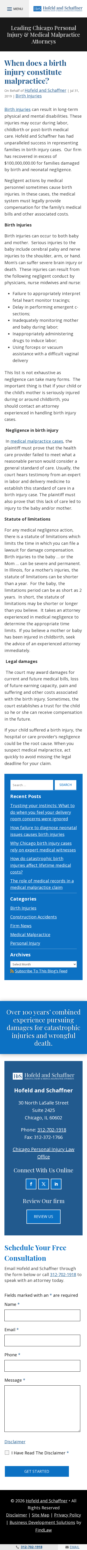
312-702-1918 (51, 1130)
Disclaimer (15, 1441)
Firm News (21, 925)
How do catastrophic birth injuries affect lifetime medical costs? (40, 865)
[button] (14, 9)
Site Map (40, 1515)
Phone (12, 1354)
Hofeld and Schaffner (45, 90)
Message (14, 1380)
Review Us (43, 1216)
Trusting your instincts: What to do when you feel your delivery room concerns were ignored (42, 812)
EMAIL (74, 1547)
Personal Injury (25, 943)
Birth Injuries (29, 96)
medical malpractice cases (36, 441)
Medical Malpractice (30, 934)
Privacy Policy (67, 1515)
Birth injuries (17, 109)
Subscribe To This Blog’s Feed (41, 971)
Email (11, 1329)
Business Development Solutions (42, 1522)
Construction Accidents (33, 917)
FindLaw (43, 1530)
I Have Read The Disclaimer (40, 1452)
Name (12, 1304)
